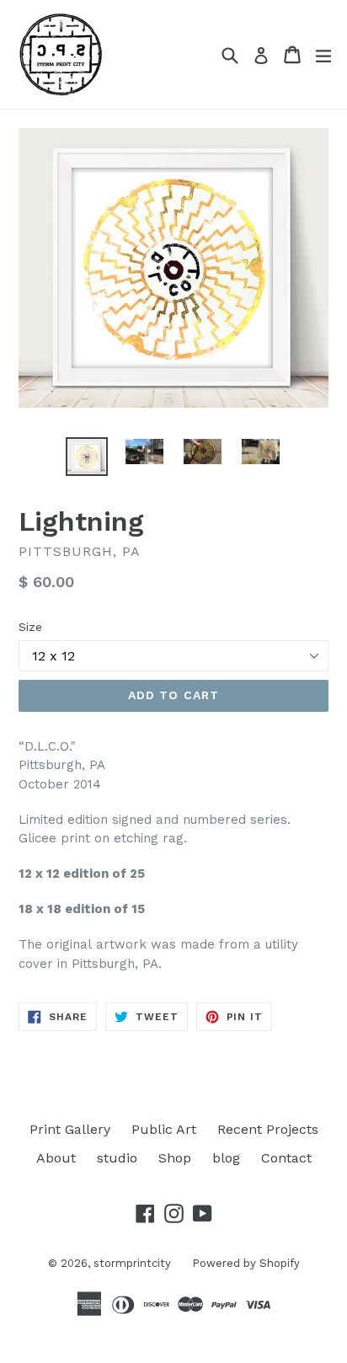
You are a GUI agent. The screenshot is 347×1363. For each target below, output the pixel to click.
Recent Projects (267, 1129)
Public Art (163, 1129)
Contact (286, 1158)
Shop (174, 1158)
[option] (86, 456)
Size (30, 626)
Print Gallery (69, 1129)
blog (226, 1158)
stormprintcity (132, 1263)
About (56, 1158)
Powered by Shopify (246, 1263)
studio (117, 1158)
